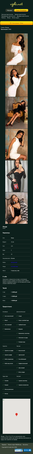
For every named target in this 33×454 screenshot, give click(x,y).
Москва (9, 10)
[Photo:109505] (16, 144)
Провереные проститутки (8, 16)
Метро (9, 18)
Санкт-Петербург (21, 10)
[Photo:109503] (16, 81)
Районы (3, 18)
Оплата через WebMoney (14, 444)
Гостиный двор (14, 266)
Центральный (14, 262)
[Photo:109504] (16, 113)
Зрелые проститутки (20, 14)
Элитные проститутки (7, 14)
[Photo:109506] (16, 176)
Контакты (25, 444)
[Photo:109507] (16, 208)
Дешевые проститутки (23, 16)
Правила (4, 444)
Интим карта (15, 18)
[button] (16, 414)
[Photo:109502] (16, 49)
